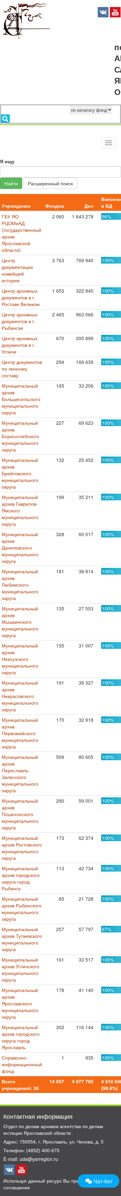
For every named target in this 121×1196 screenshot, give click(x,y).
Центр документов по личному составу (22, 369)
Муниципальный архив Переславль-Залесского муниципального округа (20, 774)
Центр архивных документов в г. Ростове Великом (21, 297)
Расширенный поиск (50, 183)
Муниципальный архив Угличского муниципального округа (20, 969)
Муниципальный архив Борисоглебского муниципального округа (20, 436)
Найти (11, 183)
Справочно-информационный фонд (22, 1064)
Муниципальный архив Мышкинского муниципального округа (20, 621)
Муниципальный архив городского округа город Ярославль (21, 1037)
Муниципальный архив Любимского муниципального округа (20, 584)
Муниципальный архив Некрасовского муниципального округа (20, 696)
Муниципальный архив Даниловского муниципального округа (20, 547)
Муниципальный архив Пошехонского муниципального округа (20, 814)
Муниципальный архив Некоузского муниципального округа (20, 659)
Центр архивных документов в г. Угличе (20, 345)
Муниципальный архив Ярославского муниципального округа (20, 1003)
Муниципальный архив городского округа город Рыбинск (21, 878)
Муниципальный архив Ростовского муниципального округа (22, 847)
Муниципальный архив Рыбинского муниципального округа (22, 908)
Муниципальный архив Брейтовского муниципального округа (20, 473)
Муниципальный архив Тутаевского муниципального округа (22, 939)
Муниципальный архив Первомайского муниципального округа (20, 733)
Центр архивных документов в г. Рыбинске (20, 321)
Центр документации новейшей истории (17, 270)
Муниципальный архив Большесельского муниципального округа (21, 399)
